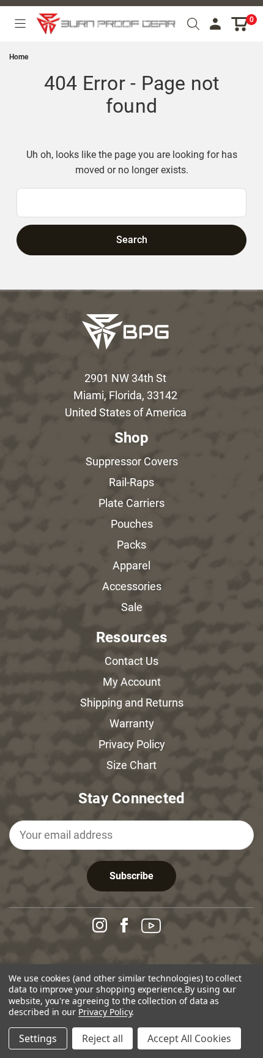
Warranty (131, 723)
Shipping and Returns (131, 702)
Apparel (131, 565)
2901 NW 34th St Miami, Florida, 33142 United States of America (126, 395)
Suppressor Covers (132, 461)
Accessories (131, 586)
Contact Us (131, 661)
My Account (132, 681)
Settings (38, 1038)
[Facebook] (129, 925)
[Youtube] (156, 926)
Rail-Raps (131, 482)
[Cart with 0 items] (240, 24)
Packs (131, 544)
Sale (132, 607)
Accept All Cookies (189, 1038)
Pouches (132, 523)
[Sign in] (215, 24)
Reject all (102, 1038)
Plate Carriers (131, 503)
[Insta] (104, 925)
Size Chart (131, 765)
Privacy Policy (131, 744)
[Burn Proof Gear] (106, 23)
